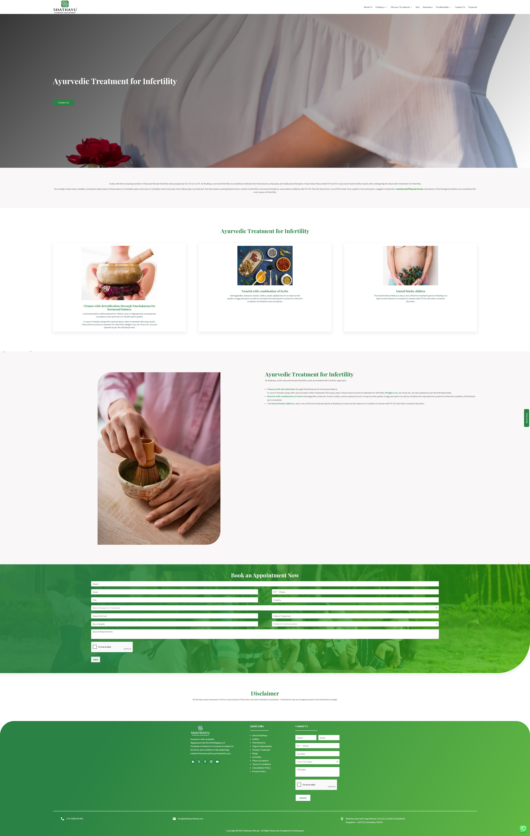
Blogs (255, 753)
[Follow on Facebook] (205, 761)
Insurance (428, 7)
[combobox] (275, 591)
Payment (472, 7)
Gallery (255, 739)
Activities (256, 757)
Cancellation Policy (261, 767)
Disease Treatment (400, 7)
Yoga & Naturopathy (262, 746)
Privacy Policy (259, 771)
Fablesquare (298, 830)
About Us (368, 7)
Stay (418, 7)
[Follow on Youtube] (217, 761)
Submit (303, 797)
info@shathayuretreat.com (190, 818)
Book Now (526, 418)
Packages (380, 7)
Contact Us (460, 7)
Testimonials (442, 7)
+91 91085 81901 (74, 818)
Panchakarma (258, 742)
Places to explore (260, 760)
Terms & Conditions (261, 764)
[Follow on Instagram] (211, 761)
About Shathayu (259, 735)
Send (95, 659)
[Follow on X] (199, 761)
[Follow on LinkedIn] (192, 761)
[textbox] (110, 608)
